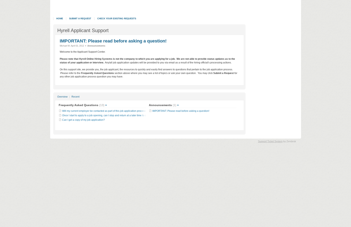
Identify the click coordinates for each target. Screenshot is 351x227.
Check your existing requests (116, 18)
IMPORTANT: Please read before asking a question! (113, 40)
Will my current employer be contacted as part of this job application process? (104, 111)
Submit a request (80, 18)
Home (59, 18)
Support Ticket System (270, 141)
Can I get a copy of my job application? (83, 119)
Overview (62, 96)
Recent (75, 96)
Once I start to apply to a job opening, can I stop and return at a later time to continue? (109, 115)
